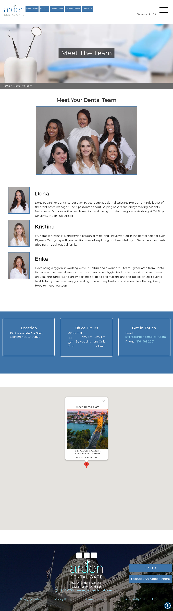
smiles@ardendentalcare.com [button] (145, 336)
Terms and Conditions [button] (98, 599)
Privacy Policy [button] (63, 599)
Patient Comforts (73, 9)
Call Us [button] (150, 568)
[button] (14, 10)
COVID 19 (44, 9)
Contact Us (87, 9)
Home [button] (6, 85)
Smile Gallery (32, 9)
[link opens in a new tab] (136, 8)
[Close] (104, 401)
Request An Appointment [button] (150, 579)
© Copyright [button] (30, 599)
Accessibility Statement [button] (139, 599)
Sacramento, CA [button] (146, 14)
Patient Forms (57, 9)
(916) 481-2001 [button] (145, 341)
